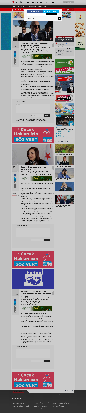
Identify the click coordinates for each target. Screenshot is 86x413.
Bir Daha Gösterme (30, 18)
